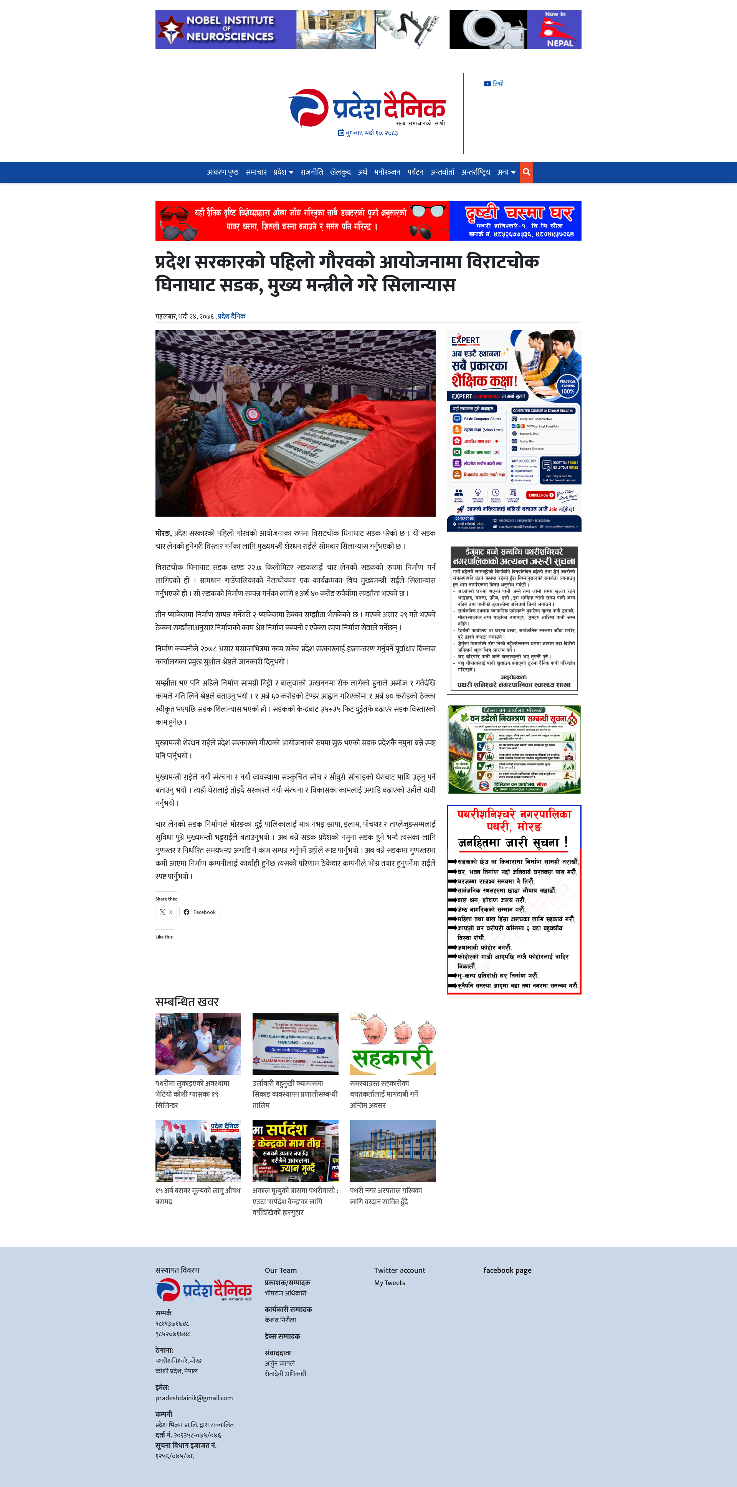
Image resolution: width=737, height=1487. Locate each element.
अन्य (503, 172)
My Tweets (389, 1283)
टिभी (497, 84)
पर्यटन (416, 172)
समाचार (256, 172)
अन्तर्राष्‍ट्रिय (475, 172)
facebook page (508, 1270)
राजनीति (312, 172)
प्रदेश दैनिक (232, 316)
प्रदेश (280, 172)
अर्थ (362, 172)
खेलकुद (340, 172)
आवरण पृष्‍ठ (223, 172)
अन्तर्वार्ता (442, 172)
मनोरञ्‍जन (387, 172)
